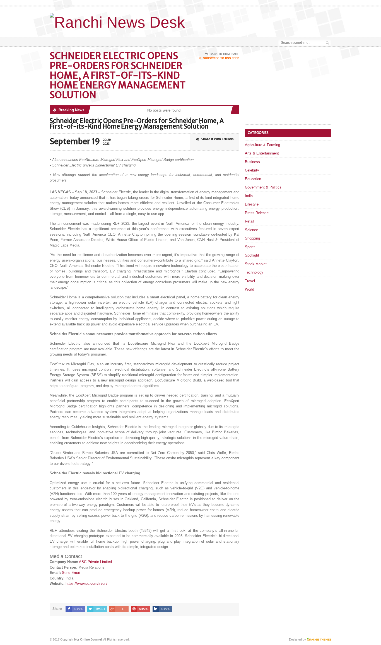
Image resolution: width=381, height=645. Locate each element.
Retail (249, 221)
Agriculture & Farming (262, 145)
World (249, 289)
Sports (250, 247)
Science (251, 230)
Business (252, 162)
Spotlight (252, 255)
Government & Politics (263, 187)
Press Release (257, 213)
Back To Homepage (224, 53)
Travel (250, 281)
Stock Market (256, 264)
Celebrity (252, 170)
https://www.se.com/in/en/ (86, 583)
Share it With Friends (217, 139)
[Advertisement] (266, 20)
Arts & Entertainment (262, 153)
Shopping (252, 238)
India (249, 196)
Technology (254, 272)
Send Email (71, 573)
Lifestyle (252, 204)
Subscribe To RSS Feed (221, 58)
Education (253, 179)
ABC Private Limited (95, 562)
